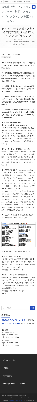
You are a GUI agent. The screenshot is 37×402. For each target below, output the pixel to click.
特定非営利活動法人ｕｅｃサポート (15, 384)
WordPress (11, 400)
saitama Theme (19, 400)
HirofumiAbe (16, 54)
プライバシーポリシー (10, 360)
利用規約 (6, 368)
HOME (14, 39)
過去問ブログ (22, 39)
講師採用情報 (7, 376)
